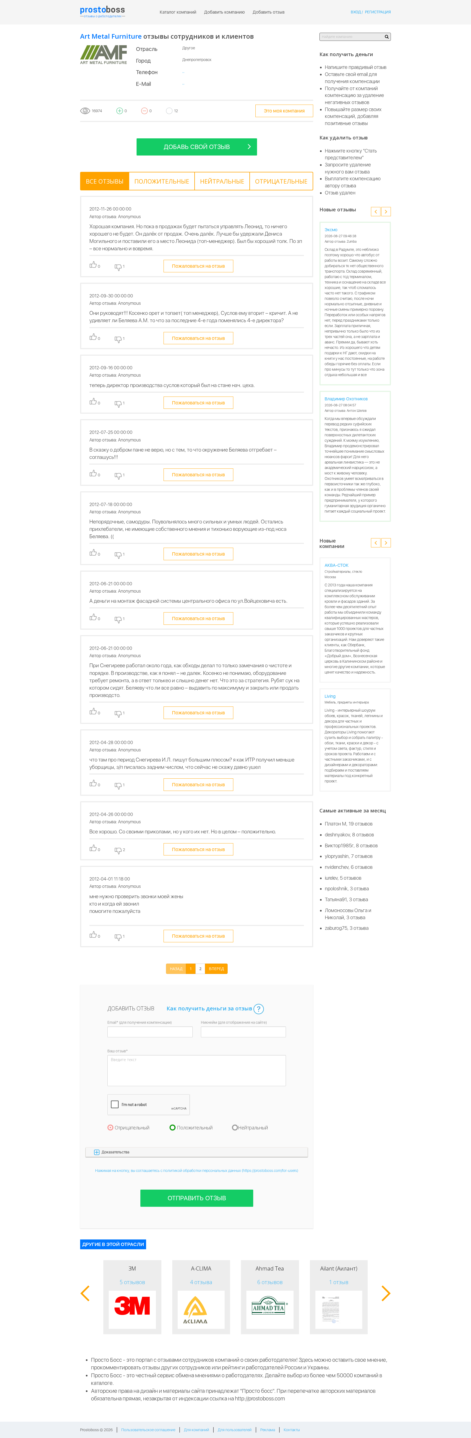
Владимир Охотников (346, 398)
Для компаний (196, 1430)
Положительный (195, 1127)
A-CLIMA (201, 1268)
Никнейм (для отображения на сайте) (234, 1022)
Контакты (292, 1430)
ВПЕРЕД (216, 968)
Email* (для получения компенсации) (139, 1022)
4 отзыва (201, 1282)
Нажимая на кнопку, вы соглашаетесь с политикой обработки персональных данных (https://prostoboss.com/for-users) (196, 1170)
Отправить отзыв (197, 1198)
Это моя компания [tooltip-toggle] (284, 111)
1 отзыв (338, 1282)
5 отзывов (132, 1282)
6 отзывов (270, 1282)
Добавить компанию (224, 12)
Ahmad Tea (270, 1268)
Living (330, 696)
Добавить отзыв (269, 12)
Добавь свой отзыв (197, 147)
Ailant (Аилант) (338, 1268)
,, (183, 71)
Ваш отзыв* (117, 1051)
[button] (197, 1152)
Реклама (267, 1430)
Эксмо (331, 229)
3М (132, 1268)
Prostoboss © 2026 (96, 1430)
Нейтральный (253, 1127)
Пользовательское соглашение (148, 1430)
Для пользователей (235, 1430)
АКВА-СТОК (337, 565)
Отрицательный (132, 1127)
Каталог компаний (178, 12)
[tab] (104, 181)
